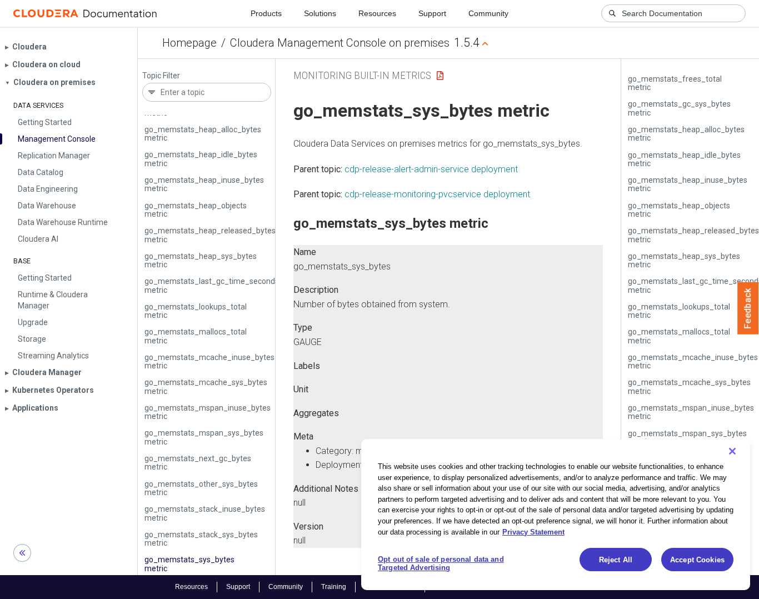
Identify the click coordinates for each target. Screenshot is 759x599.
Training (333, 587)
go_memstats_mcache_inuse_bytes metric (209, 361)
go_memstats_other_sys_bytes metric (201, 488)
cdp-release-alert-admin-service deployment (431, 169)
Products (266, 13)
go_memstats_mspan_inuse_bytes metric (207, 412)
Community (488, 13)
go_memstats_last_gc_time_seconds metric (211, 285)
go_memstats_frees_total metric (675, 83)
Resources (377, 13)
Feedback (748, 308)
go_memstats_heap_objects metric (195, 209)
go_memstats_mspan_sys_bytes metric (203, 437)
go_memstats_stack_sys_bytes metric (201, 538)
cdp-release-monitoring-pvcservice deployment (437, 194)
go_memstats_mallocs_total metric (195, 336)
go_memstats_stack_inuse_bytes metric (204, 513)
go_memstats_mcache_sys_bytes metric (205, 386)
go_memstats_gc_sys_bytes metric (679, 108)
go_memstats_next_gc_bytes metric (197, 462)
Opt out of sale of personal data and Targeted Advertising (441, 563)
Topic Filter (161, 76)
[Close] (732, 451)
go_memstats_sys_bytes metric (189, 563)
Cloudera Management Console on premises (340, 42)
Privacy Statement (533, 531)
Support (432, 13)
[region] (555, 514)
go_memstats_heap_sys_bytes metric (200, 260)
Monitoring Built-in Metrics (362, 75)
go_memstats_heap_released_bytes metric (210, 234)
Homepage (189, 42)
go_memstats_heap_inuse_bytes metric (204, 184)
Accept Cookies (697, 560)
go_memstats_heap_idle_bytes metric (200, 158)
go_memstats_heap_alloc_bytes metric (202, 133)
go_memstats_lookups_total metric (195, 311)
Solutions (320, 13)
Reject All (615, 560)
